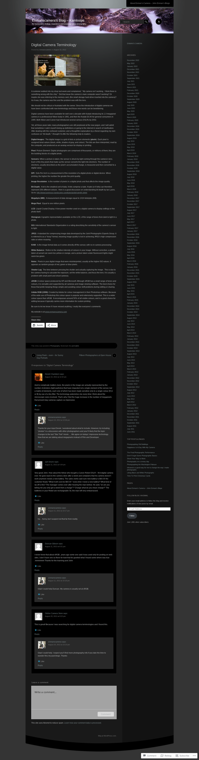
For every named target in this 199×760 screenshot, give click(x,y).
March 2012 (131, 405)
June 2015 (131, 288)
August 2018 (132, 174)
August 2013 (132, 354)
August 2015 (132, 282)
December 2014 (133, 306)
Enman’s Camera (134, 43)
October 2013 (132, 348)
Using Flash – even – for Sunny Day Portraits (50, 356)
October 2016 (132, 240)
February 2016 (132, 264)
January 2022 (132, 66)
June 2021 (131, 84)
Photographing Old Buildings (137, 444)
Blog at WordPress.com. (107, 736)
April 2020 (130, 114)
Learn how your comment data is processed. (83, 723)
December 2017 (133, 198)
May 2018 (130, 183)
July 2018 (130, 177)
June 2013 (131, 360)
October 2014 (132, 312)
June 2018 (131, 180)
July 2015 (130, 285)
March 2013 (131, 369)
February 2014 (132, 336)
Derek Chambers (52, 374)
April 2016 (130, 258)
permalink (75, 346)
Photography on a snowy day (138, 461)
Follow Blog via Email (137, 495)
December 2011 (133, 414)
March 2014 (131, 333)
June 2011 (131, 432)
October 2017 (132, 204)
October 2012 (132, 384)
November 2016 (133, 237)
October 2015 (132, 276)
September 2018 (133, 171)
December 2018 (133, 162)
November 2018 (133, 165)
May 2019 (130, 147)
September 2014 (133, 315)
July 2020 (130, 105)
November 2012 (133, 381)
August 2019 (132, 138)
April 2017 (130, 222)
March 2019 (131, 153)
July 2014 (130, 321)
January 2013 (132, 375)
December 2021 (133, 69)
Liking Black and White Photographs (140, 473)
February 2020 (132, 120)
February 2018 (132, 192)
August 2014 (132, 318)
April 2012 (130, 402)
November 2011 (133, 417)
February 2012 (132, 408)
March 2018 (131, 189)
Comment (106, 714)
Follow (132, 516)
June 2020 (131, 108)
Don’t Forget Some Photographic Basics (142, 456)
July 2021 (130, 81)
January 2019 (132, 159)
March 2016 (131, 261)
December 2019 (133, 126)
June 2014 (131, 324)
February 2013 (132, 372)
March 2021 (131, 87)
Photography (55, 346)
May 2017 (130, 219)
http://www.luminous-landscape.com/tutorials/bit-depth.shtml (62, 193)
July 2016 (130, 249)
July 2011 (130, 429)
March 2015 (131, 297)
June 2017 (131, 216)
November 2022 (133, 60)
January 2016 (132, 267)
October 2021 (132, 75)
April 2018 (130, 186)
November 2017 (133, 201)
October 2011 (132, 420)
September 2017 (133, 207)
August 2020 (132, 102)
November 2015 (133, 273)
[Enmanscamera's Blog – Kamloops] (100, 21)
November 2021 (133, 72)
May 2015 (130, 291)
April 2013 (130, 366)
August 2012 (132, 390)
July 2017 (130, 213)
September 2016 (133, 243)
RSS (165, 22)
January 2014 (132, 339)
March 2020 (131, 117)
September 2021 (133, 78)
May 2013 (130, 363)
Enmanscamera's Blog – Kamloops (58, 20)
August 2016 (132, 246)
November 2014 (133, 309)
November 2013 (133, 345)
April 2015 (130, 294)
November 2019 (133, 129)
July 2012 (130, 393)
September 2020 (133, 99)
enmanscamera (45, 50)
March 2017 (131, 225)
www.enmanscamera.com (56, 312)
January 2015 (132, 303)
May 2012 (130, 399)
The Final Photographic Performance (141, 452)
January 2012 (132, 411)
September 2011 (133, 423)
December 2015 (133, 270)
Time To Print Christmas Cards (139, 476)
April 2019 (130, 150)
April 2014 (130, 330)
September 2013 (133, 351)
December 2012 (133, 378)
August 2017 (132, 210)
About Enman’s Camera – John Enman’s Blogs (150, 3)
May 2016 (130, 255)
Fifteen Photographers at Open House (95, 355)
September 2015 (133, 279)
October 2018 (132, 168)
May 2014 (130, 327)
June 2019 (131, 144)
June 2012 (131, 396)
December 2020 (133, 93)
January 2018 (132, 195)
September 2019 (133, 135)
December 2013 (133, 342)
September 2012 (133, 387)
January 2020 (132, 123)
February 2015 (132, 300)
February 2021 (132, 90)
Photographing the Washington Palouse (142, 464)
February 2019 (132, 156)
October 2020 (132, 96)
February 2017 (132, 228)
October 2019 (132, 132)
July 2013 (130, 357)
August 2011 (131, 426)
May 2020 (130, 111)
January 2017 (132, 231)
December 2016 (133, 234)
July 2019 (130, 141)
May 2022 (130, 63)
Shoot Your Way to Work (136, 459)
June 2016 (131, 252)
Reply (37, 410)
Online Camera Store (54, 613)
